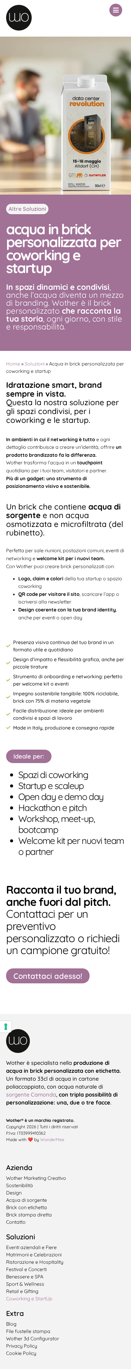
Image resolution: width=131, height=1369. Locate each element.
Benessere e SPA (24, 1277)
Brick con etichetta (26, 1207)
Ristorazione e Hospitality (34, 1262)
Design (14, 1193)
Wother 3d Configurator (32, 1338)
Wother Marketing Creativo (36, 1178)
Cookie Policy (21, 1353)
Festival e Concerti (26, 1269)
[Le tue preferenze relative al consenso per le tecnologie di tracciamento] (6, 1026)
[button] (28, 756)
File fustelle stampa (28, 1331)
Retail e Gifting (22, 1291)
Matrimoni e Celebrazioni (34, 1255)
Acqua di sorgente (26, 1200)
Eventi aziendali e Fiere (31, 1247)
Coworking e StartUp (29, 1298)
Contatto (16, 1222)
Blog (11, 1324)
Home (13, 364)
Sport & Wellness (25, 1284)
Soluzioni (34, 364)
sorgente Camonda (31, 1094)
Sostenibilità (19, 1185)
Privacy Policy (21, 1346)
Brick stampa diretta (29, 1215)
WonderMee (52, 1139)
